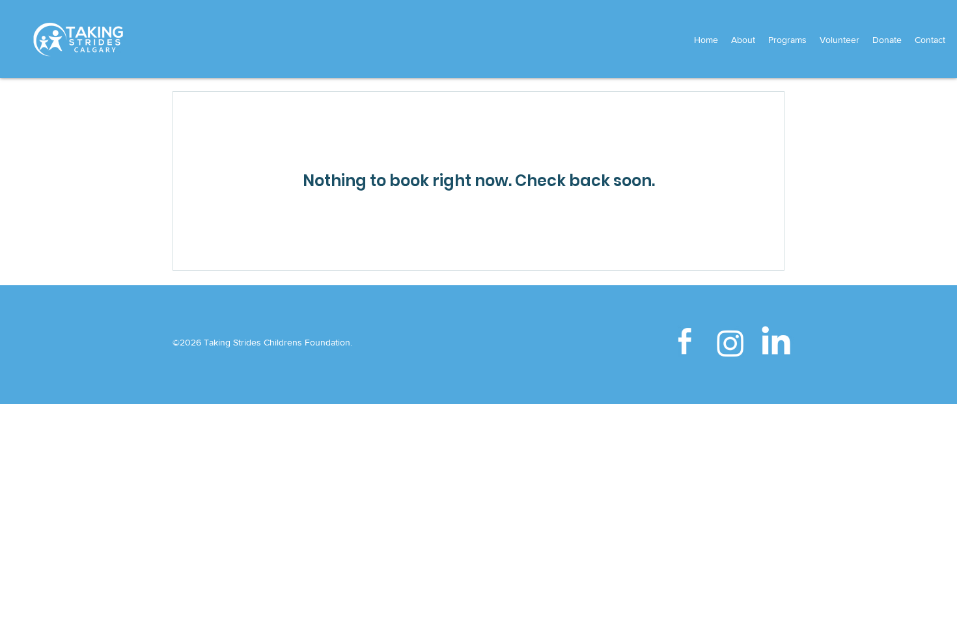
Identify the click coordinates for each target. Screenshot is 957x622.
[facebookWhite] (684, 342)
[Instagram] (730, 342)
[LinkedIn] (776, 342)
